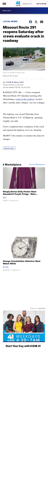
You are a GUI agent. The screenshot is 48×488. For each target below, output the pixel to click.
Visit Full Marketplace (37, 164)
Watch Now (41, 4)
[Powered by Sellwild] (41, 308)
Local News (10, 21)
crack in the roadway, (25, 99)
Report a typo (9, 148)
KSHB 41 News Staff (15, 82)
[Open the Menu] (4, 4)
